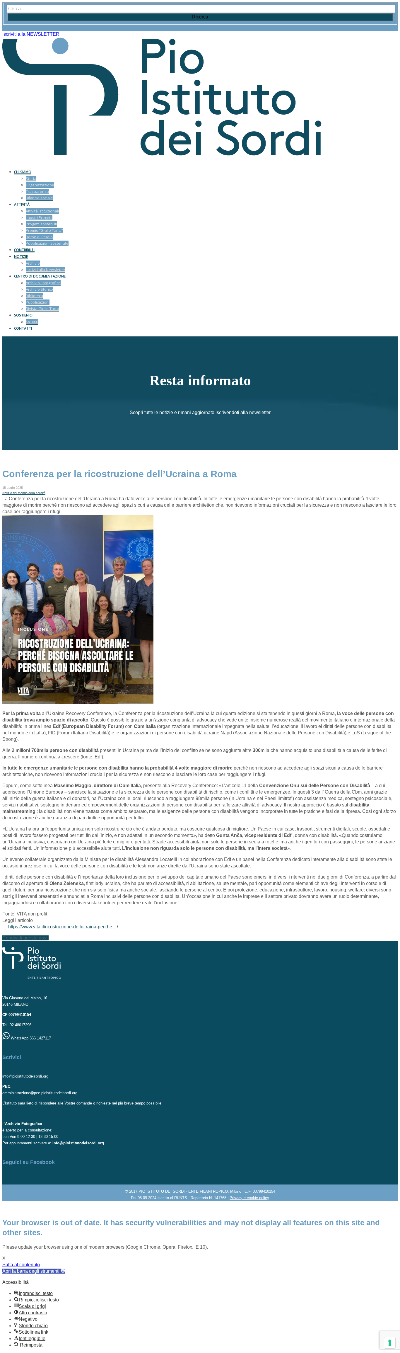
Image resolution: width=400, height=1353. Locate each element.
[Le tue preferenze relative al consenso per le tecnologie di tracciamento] (389, 1342)
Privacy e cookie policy (249, 1198)
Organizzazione (40, 185)
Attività (22, 204)
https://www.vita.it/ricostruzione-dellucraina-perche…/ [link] (63, 926)
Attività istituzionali (42, 211)
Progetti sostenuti (41, 224)
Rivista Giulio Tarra (42, 308)
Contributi (24, 249)
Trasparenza (37, 191)
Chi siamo (22, 171)
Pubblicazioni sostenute (47, 243)
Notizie (21, 256)
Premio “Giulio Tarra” (44, 230)
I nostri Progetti (39, 217)
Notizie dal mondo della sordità (23, 493)
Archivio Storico (39, 289)
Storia (31, 178)
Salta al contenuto (21, 1264)
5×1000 (32, 321)
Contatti (23, 328)
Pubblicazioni (37, 302)
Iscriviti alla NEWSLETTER (30, 34)
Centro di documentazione (40, 276)
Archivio (33, 263)
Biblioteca (34, 295)
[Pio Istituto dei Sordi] (162, 154)
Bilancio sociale (39, 197)
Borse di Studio (39, 236)
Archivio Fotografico (43, 282)
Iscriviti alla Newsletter (45, 269)
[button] (33, 1271)
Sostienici (23, 315)
